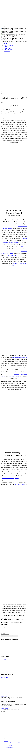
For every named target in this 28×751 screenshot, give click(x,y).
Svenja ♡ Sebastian (20, 484)
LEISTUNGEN (8, 49)
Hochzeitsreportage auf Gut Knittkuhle (11, 242)
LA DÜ (21, 246)
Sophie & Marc (4, 677)
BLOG (5, 46)
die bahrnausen (4, 708)
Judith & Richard (5, 696)
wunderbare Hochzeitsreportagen (10, 478)
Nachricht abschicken (9, 635)
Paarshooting (17, 374)
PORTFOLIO (7, 48)
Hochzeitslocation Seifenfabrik (19, 357)
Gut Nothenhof (23, 238)
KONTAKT (7, 51)
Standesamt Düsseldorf (12, 255)
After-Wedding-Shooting (14, 376)
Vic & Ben (3, 659)
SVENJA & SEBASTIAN (10, 45)
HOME (5, 44)
